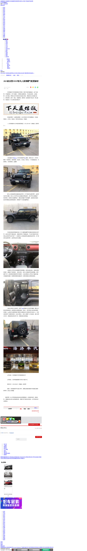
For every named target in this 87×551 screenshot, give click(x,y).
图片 (7, 51)
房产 (4, 18)
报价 (7, 50)
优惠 (7, 52)
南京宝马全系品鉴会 (8, 495)
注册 (7, 3)
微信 (6, 2)
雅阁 (2, 457)
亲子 (4, 15)
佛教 (4, 35)
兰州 (18, 73)
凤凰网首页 (3, 1)
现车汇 (21, 1)
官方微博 (3, 2)
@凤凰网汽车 (9, 421)
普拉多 (30, 457)
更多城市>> (31, 73)
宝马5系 (25, 457)
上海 (4, 73)
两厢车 (8, 59)
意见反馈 (45, 547)
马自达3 (2, 458)
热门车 (5, 444)
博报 (4, 538)
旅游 (4, 22)
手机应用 (31, 1)
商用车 (18, 1)
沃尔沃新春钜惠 (8, 478)
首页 (4, 511)
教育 (4, 24)
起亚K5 (18, 457)
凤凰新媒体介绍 (4, 547)
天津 (16, 73)
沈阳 (8, 73)
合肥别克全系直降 (8, 486)
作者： (5, 421)
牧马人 (15, 157)
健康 (4, 14)
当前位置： (3, 75)
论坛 (4, 32)
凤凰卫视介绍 (50, 547)
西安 (28, 73)
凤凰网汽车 (8, 1)
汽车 (4, 16)
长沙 (14, 73)
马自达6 (21, 457)
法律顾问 (41, 547)
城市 (4, 536)
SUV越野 (6, 449)
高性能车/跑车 (7, 453)
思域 (16, 457)
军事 (4, 28)
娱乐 (4, 10)
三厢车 (8, 60)
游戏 (4, 535)
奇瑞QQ (19, 458)
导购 (7, 42)
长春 (10, 73)
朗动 (5, 458)
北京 (2, 70)
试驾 (7, 43)
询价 (7, 55)
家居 (4, 19)
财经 (4, 8)
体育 (4, 11)
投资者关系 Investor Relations (14, 547)
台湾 (4, 514)
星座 (4, 36)
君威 (4, 457)
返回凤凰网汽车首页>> (34, 424)
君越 (40, 457)
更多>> (36, 407)
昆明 (12, 73)
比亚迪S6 (8, 458)
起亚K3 (13, 457)
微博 (4, 539)
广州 (6, 73)
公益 (4, 34)
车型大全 (8, 48)
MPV (8, 64)
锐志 (28, 457)
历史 (4, 27)
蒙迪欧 (6, 457)
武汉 (22, 73)
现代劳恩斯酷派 (13, 458)
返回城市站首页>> (35, 411)
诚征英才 (27, 547)
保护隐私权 (31, 547)
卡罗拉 (33, 457)
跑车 (8, 66)
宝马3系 (9, 457)
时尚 (4, 12)
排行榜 (7, 56)
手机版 (27, 1)
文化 (4, 26)
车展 (24, 1)
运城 (14, 75)
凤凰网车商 (13, 1)
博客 (4, 31)
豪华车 (8, 61)
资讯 (4, 7)
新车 (7, 40)
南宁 (24, 73)
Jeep (23, 308)
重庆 (26, 73)
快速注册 (12, 432)
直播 (2, 544)
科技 (4, 20)
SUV (8, 63)
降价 (18, 75)
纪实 (2, 543)
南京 (20, 73)
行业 (7, 46)
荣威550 (23, 458)
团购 (7, 54)
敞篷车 (8, 68)
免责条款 (36, 547)
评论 (4, 515)
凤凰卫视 (3, 5)
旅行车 (8, 65)
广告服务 (23, 547)
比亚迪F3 (37, 457)
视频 (4, 30)
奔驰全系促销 (8, 470)
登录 (5, 3)
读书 (4, 23)
